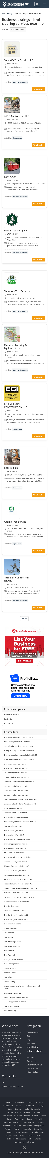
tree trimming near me (13, 826)
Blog (28, 1036)
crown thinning (10, 1010)
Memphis (38, 1119)
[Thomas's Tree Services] (12, 280)
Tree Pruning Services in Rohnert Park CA (20, 821)
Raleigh (22, 1135)
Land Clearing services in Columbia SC (18, 746)
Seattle (27, 1115)
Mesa (18, 1132)
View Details (38, 89)
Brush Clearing (9, 981)
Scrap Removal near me (13, 808)
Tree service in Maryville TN (14, 835)
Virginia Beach (11, 1135)
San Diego (40, 1106)
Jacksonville (35, 1109)
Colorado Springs (37, 1132)
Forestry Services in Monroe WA (16, 901)
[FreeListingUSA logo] (15, 4)
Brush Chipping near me (13, 830)
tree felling (8, 977)
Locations (31, 1043)
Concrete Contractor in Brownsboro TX (19, 781)
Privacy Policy (32, 1072)
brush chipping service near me (16, 844)
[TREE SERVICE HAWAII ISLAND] (12, 567)
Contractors (17, 138)
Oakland (10, 1139)
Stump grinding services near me (16, 777)
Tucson (8, 1129)
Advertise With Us (34, 1064)
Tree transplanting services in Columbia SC (20, 755)
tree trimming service (12, 941)
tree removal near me (12, 924)
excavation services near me (15, 910)
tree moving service (11, 1006)
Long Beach (8, 1132)
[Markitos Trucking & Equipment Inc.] (12, 334)
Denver (35, 1115)
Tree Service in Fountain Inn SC (16, 915)
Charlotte (18, 1115)
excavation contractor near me (16, 892)
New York (9, 1102)
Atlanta (25, 1132)
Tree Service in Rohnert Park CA (16, 817)
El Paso (43, 1115)
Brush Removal (10, 968)
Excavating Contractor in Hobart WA (18, 879)
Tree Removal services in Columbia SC (18, 737)
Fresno (16, 1129)
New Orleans (19, 1142)
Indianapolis (25, 1112)
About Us (30, 1057)
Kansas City (38, 1129)
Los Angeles (19, 1102)
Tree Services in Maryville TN (15, 848)
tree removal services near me (15, 764)
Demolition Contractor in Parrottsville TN (20, 804)
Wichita (38, 1139)
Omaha (31, 1135)
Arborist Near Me (10, 972)
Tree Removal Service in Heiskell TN (17, 857)
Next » (24, 619)
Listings (9, 13)
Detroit (9, 1119)
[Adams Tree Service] (12, 511)
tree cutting (8, 937)
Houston (39, 1102)
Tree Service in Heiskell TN (14, 852)
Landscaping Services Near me (16, 795)
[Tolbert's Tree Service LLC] (12, 49)
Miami (38, 1135)
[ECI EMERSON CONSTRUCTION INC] (12, 393)
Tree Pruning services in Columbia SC (18, 741)
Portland (16, 1122)
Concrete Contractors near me (16, 790)
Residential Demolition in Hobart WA (18, 884)
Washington (19, 1119)
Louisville (17, 1125)
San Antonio (29, 1106)
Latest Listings (33, 1047)
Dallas (10, 1109)
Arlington (30, 1142)
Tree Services (9, 950)
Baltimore (7, 1125)
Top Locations (33, 1032)
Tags (29, 1039)
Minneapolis (21, 1139)
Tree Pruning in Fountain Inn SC (16, 919)
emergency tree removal (13, 959)
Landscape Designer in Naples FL (16, 861)
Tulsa (30, 1139)
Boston (29, 1119)
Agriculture (17, 544)
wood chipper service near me (15, 1002)
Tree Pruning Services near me (15, 768)
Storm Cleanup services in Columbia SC (19, 759)
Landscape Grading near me (15, 870)
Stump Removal (10, 928)
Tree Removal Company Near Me (17, 839)
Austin (26, 1109)
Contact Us (31, 1061)
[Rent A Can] (12, 166)
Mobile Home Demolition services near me (20, 888)
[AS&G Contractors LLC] (12, 105)
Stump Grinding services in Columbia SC (19, 750)
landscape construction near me (16, 875)
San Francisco (12, 1112)
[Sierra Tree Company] (12, 220)
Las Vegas (40, 1122)
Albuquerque (39, 1125)
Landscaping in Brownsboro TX (16, 786)
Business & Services (20, 82)
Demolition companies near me (16, 813)
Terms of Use (32, 1068)
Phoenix (19, 1106)
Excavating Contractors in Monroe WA (19, 897)
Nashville (7, 1122)
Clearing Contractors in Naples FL (17, 866)
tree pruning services (12, 964)
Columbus (37, 1112)
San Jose (18, 1109)
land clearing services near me (15, 773)
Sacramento (26, 1129)
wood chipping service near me (16, 997)
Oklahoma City (28, 1122)
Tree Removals (9, 955)
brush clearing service (12, 993)
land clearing (9, 932)
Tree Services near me (12, 906)
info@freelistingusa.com (12, 1086)
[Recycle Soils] (12, 457)
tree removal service (12, 946)
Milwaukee (27, 1125)
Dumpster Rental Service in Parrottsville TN (20, 799)
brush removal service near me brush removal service (22, 987)
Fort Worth (7, 1115)
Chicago (30, 1102)
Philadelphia (8, 1106)
